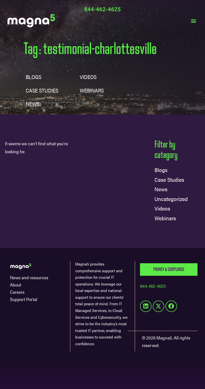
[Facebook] (171, 306)
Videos (88, 76)
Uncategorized (171, 198)
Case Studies (169, 179)
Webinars (165, 218)
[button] (193, 20)
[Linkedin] (146, 306)
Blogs (33, 76)
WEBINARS (92, 90)
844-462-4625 (102, 9)
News (32, 104)
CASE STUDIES (42, 90)
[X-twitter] (158, 306)
